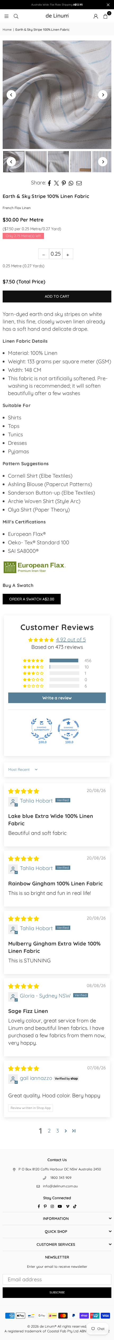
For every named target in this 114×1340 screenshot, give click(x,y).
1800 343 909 (60, 1177)
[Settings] (95, 16)
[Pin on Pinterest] (64, 182)
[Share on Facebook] (49, 182)
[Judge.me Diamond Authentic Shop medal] (41, 729)
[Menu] (6, 15)
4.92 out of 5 (71, 639)
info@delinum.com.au (60, 1186)
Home (7, 29)
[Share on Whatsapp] (71, 182)
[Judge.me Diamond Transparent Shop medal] (68, 729)
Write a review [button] (57, 697)
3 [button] (57, 1130)
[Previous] (11, 94)
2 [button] (49, 1130)
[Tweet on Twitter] (56, 182)
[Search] (16, 15)
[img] (23, 791)
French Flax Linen (17, 208)
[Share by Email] (79, 182)
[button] (105, 16)
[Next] (102, 94)
